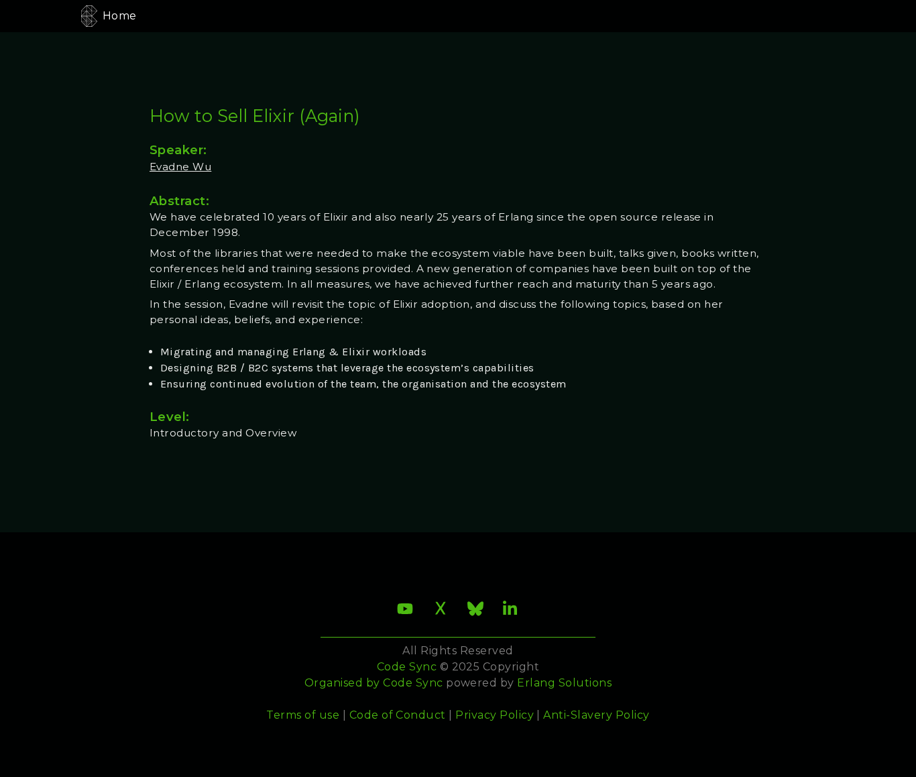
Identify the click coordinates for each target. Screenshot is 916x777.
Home (120, 15)
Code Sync (413, 682)
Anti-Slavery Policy (596, 715)
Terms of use (302, 715)
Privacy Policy (494, 715)
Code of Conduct (397, 715)
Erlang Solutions (564, 682)
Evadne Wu (180, 166)
